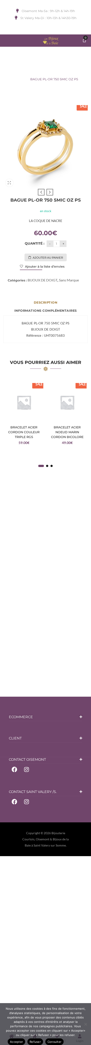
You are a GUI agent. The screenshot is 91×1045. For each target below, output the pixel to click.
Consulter (54, 1041)
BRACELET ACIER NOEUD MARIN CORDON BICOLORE (67, 432)
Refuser (35, 1041)
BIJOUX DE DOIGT (47, 71)
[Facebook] (14, 769)
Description (45, 302)
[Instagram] (26, 769)
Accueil (22, 71)
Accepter (16, 1041)
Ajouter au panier (48, 257)
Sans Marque (69, 280)
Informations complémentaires (45, 311)
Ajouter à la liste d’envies (44, 266)
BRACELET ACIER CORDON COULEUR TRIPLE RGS (24, 432)
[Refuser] (85, 1024)
